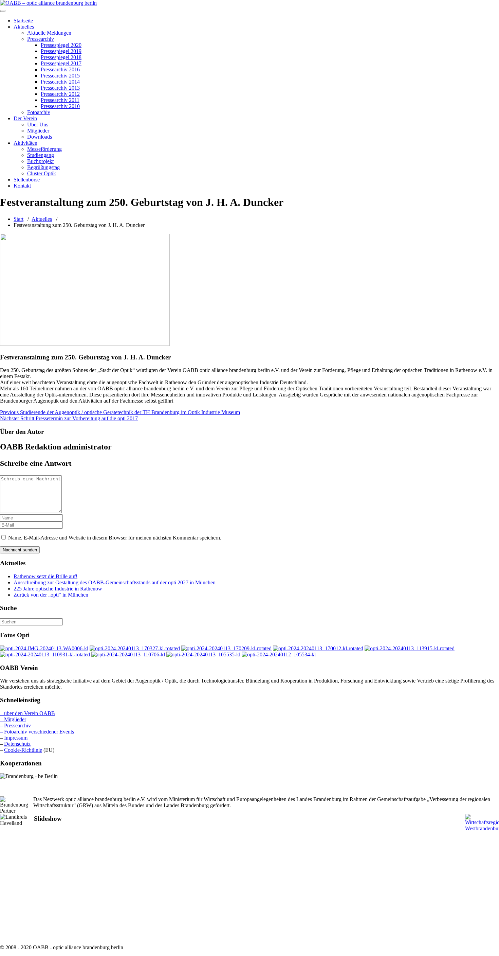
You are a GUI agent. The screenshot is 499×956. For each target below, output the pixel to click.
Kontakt (22, 186)
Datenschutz (17, 744)
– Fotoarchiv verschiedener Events (37, 731)
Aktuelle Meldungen (49, 33)
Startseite (23, 20)
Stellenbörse (27, 179)
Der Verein (25, 118)
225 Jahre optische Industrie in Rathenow (58, 588)
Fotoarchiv (38, 112)
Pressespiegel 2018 (61, 57)
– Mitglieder (13, 719)
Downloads (39, 137)
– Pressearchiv (15, 725)
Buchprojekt (40, 161)
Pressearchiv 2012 (60, 94)
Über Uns (37, 124)
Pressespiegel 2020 (61, 45)
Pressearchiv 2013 (60, 88)
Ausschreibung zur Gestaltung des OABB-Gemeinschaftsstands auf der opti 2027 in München (115, 582)
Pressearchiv (40, 39)
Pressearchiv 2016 (60, 69)
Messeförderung (44, 149)
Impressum (15, 738)
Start (18, 219)
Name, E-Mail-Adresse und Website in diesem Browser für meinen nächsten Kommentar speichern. (114, 538)
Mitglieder (38, 131)
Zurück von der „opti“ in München (51, 595)
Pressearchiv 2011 (60, 100)
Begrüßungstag (43, 167)
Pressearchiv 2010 (60, 106)
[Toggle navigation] (2, 11)
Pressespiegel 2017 (61, 63)
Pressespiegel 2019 (61, 51)
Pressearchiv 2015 (60, 75)
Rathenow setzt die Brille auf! (45, 576)
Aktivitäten (25, 143)
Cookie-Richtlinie (23, 750)
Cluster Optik (41, 173)
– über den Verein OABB (27, 713)
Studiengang (40, 155)
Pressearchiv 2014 (60, 82)
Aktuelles (24, 27)
